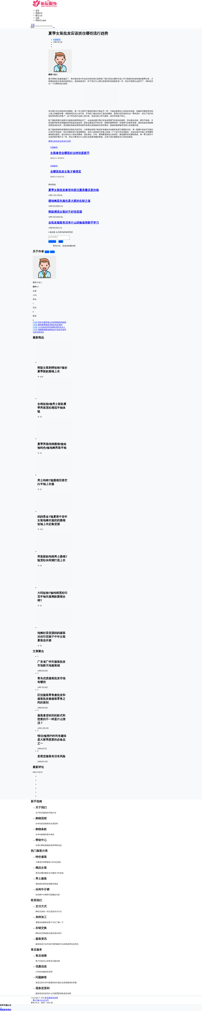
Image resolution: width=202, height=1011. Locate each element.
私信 (52, 252)
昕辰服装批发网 (51, 998)
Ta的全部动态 (38, 332)
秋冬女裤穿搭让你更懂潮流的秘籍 (49, 322)
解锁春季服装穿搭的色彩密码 (47, 325)
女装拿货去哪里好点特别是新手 (70, 152)
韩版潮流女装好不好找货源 (65, 211)
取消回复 (52, 241)
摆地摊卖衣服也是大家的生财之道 (69, 200)
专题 (37, 18)
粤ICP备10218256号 (41, 1000)
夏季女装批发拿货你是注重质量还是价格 (73, 189)
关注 (47, 252)
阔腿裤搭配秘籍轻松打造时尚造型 (49, 330)
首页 (37, 10)
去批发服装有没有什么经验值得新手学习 (73, 222)
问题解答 (57, 40)
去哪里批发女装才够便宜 (65, 171)
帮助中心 (41, 20)
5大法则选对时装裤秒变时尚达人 (49, 327)
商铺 (39, 13)
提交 (60, 241)
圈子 (39, 15)
